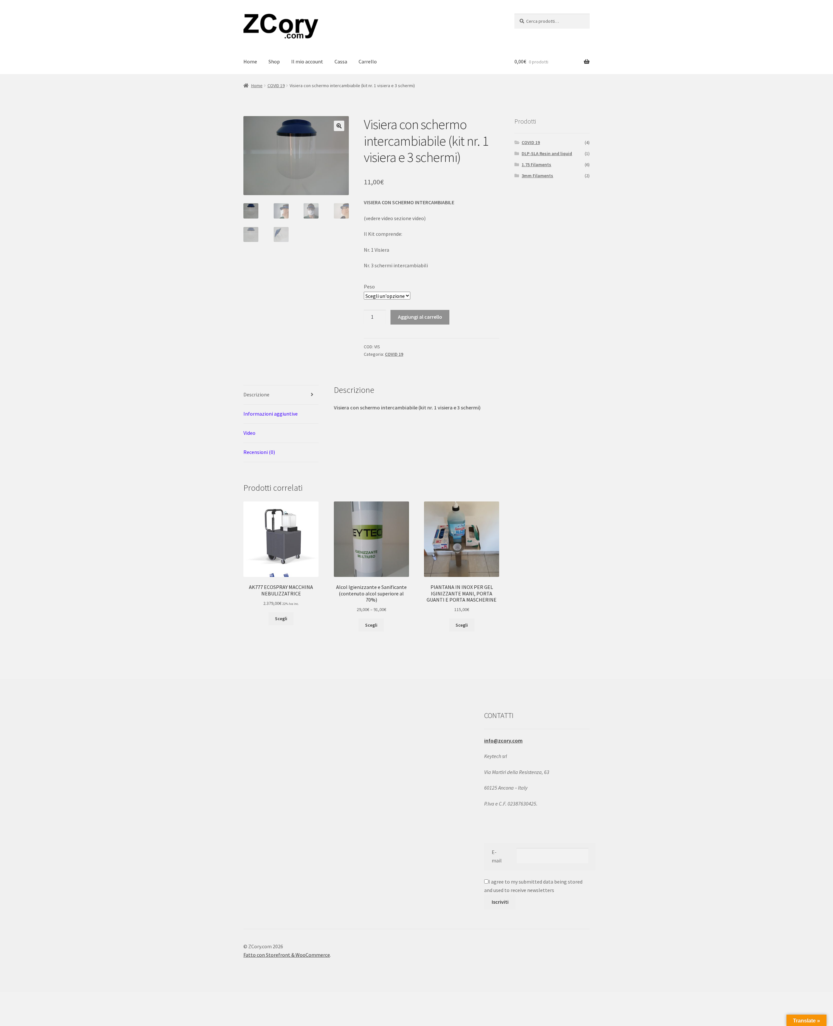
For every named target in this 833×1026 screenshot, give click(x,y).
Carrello (368, 61)
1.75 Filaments (536, 164)
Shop (274, 61)
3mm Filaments (537, 176)
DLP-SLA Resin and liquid (547, 153)
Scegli (281, 618)
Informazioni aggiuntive (270, 413)
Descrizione (256, 394)
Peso (369, 286)
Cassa (341, 61)
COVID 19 (276, 85)
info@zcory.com (503, 740)
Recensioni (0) (259, 452)
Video (249, 433)
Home (250, 61)
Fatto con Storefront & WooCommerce (286, 955)
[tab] (281, 395)
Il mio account (307, 61)
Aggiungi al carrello (420, 316)
